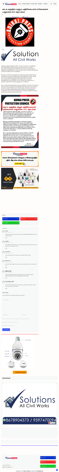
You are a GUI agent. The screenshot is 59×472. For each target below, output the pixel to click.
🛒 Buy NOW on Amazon (20, 372)
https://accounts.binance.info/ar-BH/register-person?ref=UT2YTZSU (17, 275)
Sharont (7, 241)
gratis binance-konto (9, 281)
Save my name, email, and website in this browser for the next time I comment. (16, 318)
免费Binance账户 (8, 271)
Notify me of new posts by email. (9, 325)
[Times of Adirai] (11, 458)
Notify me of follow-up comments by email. (10, 322)
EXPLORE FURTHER (28, 234)
